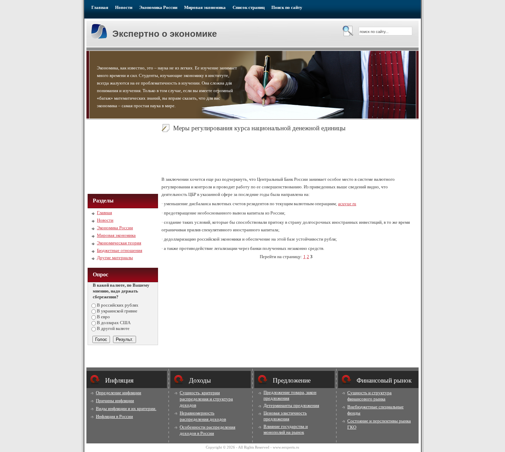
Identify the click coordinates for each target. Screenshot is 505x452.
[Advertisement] (122, 156)
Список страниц (249, 7)
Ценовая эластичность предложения (285, 415)
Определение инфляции (118, 392)
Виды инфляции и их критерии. (126, 408)
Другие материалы (115, 257)
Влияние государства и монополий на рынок (285, 429)
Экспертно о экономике (164, 34)
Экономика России (158, 7)
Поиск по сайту (286, 7)
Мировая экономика (205, 7)
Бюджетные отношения (119, 250)
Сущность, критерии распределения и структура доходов (206, 399)
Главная (99, 7)
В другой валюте (113, 328)
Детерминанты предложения (291, 405)
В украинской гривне (117, 310)
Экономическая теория (119, 242)
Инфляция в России (114, 416)
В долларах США (114, 322)
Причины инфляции (115, 400)
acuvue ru (347, 203)
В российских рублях (117, 305)
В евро (103, 316)
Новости (123, 7)
